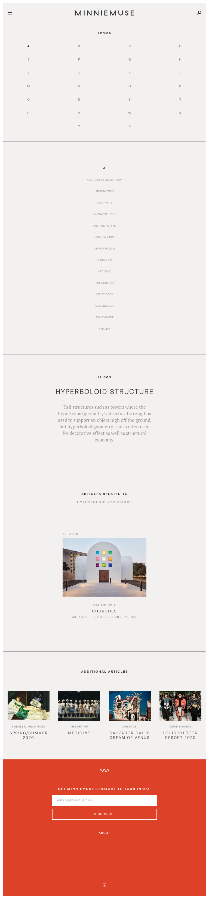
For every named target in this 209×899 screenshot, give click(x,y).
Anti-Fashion (104, 237)
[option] (28, 719)
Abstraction (105, 191)
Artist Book (104, 294)
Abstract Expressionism (104, 179)
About (104, 832)
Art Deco (104, 271)
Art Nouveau (105, 282)
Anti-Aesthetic (104, 214)
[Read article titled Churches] (104, 567)
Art (75, 616)
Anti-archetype (104, 225)
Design (113, 616)
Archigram (104, 259)
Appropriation (104, 248)
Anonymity (104, 202)
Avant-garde (105, 317)
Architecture (92, 616)
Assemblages (104, 305)
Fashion (130, 616)
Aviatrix (104, 328)
